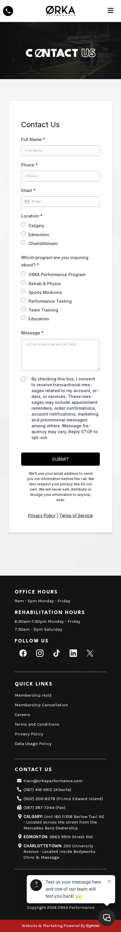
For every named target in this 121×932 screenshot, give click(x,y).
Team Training (43, 309)
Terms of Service (76, 515)
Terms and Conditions (37, 724)
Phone (29, 164)
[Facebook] (23, 653)
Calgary (36, 225)
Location (32, 215)
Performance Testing (50, 301)
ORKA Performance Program (56, 274)
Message (32, 332)
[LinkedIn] (73, 653)
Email (28, 190)
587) (30, 789)
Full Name (33, 139)
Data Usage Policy (33, 743)
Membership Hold (33, 695)
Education (38, 318)
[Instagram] (39, 653)
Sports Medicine (45, 292)
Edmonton (38, 234)
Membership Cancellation (41, 704)
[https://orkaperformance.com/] (60, 10)
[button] (110, 11)
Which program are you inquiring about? (54, 261)
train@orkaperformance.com (53, 780)
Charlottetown (43, 243)
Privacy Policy (42, 515)
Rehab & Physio (44, 283)
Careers (22, 714)
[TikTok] (56, 653)
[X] (90, 653)
